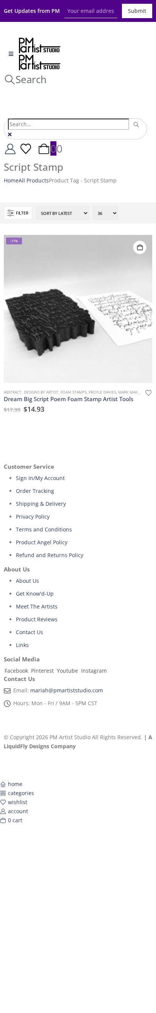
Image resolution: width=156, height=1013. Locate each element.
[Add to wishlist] (148, 392)
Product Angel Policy (41, 542)
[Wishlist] (26, 148)
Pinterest (42, 670)
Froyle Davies (102, 392)
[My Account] (10, 148)
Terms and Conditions (44, 529)
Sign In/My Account (40, 478)
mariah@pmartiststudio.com (66, 690)
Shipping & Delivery (41, 503)
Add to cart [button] (140, 247)
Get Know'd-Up (35, 593)
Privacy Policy (33, 516)
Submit (137, 10)
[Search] (136, 124)
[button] (25, 79)
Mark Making (131, 392)
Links (22, 645)
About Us (27, 580)
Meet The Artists (37, 606)
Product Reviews (37, 619)
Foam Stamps (73, 392)
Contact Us (29, 632)
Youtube (67, 670)
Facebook (16, 670)
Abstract (13, 392)
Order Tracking (35, 490)
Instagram (94, 670)
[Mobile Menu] (11, 54)
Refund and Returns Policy (49, 555)
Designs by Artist (41, 392)
